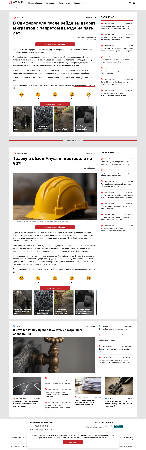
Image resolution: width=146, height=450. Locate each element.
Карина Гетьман (89, 168)
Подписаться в (55, 44)
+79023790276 (40, 426)
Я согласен (73, 442)
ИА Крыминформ (28, 241)
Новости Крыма (22, 18)
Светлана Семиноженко (86, 38)
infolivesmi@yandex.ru (41, 429)
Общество (19, 326)
